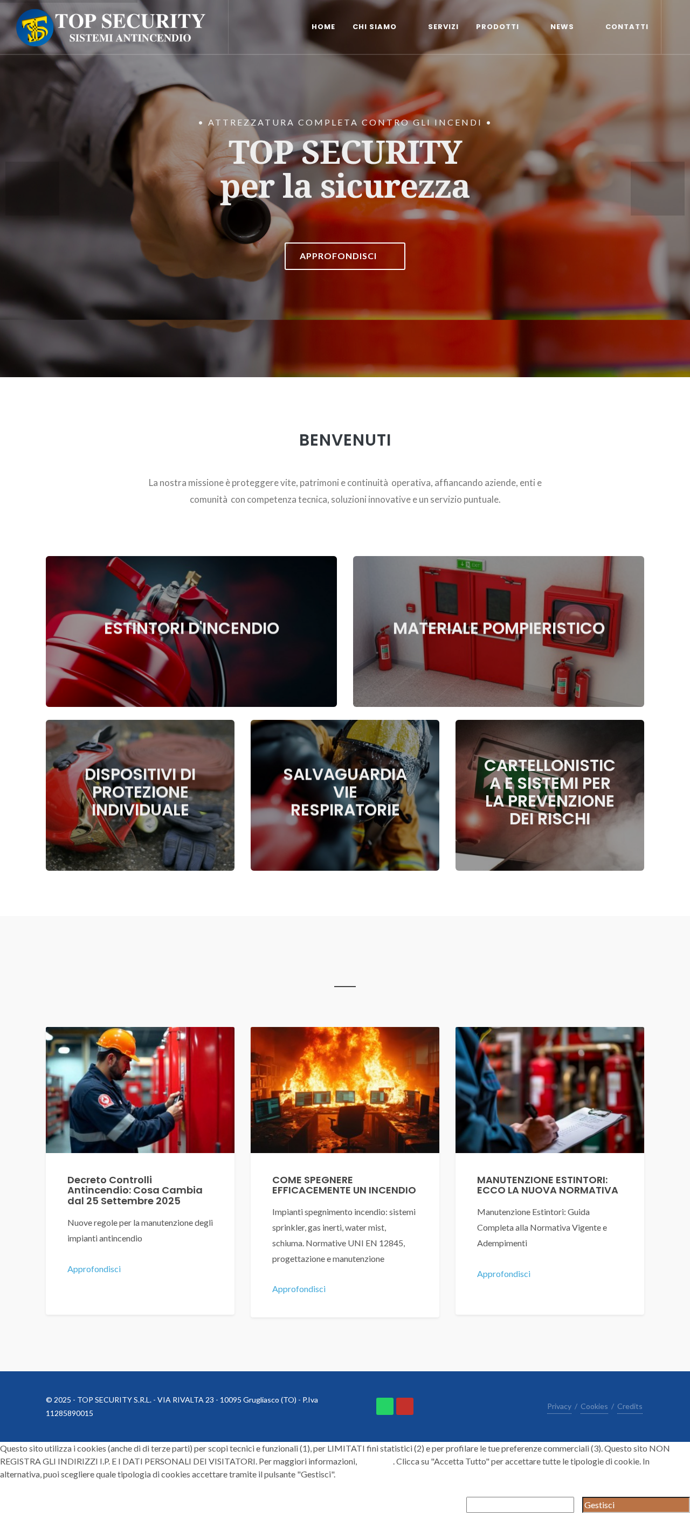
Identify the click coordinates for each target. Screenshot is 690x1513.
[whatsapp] (385, 1406)
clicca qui (375, 1461)
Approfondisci (94, 1269)
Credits (630, 1406)
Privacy (559, 1406)
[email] (404, 1406)
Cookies (594, 1406)
